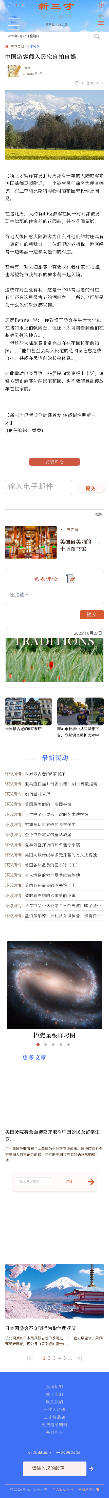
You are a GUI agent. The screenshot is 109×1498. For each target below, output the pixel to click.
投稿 (14, 17)
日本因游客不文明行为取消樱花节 (40, 1328)
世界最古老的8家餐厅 (23, 728)
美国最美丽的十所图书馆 (76, 545)
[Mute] (68, 17)
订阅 (14, 27)
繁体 (101, 16)
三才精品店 (54, 1417)
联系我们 (54, 1402)
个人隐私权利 (62, 1489)
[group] (61, 20)
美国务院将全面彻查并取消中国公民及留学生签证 (52, 1135)
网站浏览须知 (88, 1489)
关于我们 (54, 1394)
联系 (14, 22)
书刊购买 (54, 1432)
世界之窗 (17, 46)
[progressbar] (76, 17)
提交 (91, 489)
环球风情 (33, 46)
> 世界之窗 (69, 529)
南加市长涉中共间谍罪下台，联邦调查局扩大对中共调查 (80, 732)
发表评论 (54, 462)
